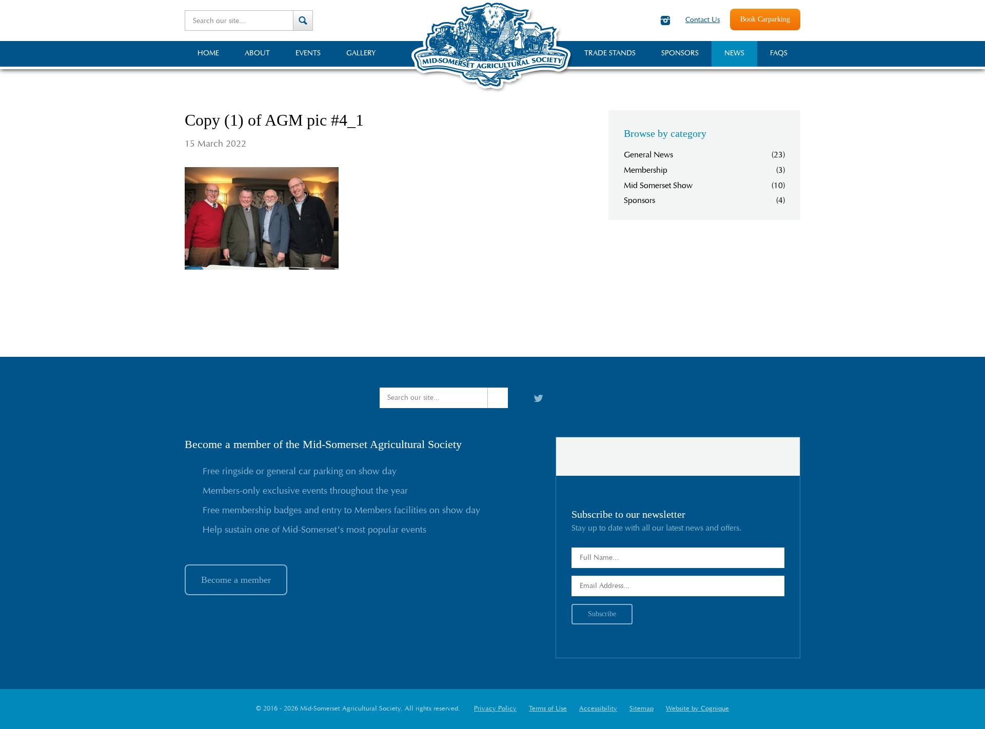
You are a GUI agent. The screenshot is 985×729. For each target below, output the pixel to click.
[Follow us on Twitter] (608, 20)
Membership (645, 170)
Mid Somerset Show (658, 185)
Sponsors (639, 200)
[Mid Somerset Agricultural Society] (492, 91)
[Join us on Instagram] (665, 20)
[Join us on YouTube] (644, 20)
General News (648, 155)
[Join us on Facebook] (625, 20)
